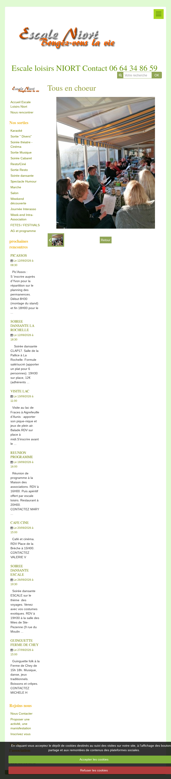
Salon (14, 193)
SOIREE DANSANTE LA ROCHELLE (22, 325)
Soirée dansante (22, 175)
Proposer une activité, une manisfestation (20, 724)
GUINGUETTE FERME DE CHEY (24, 642)
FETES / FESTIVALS (25, 225)
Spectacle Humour (23, 181)
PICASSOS (18, 255)
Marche (15, 187)
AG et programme (23, 231)
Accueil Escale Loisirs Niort (20, 104)
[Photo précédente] (56, 240)
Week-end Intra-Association (21, 217)
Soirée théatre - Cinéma (21, 144)
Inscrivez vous (20, 734)
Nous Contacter (21, 713)
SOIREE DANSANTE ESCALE (19, 570)
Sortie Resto (19, 170)
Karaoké (16, 130)
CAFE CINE (19, 522)
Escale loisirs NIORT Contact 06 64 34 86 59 (84, 67)
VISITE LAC (19, 391)
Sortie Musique (21, 152)
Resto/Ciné (18, 164)
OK (157, 75)
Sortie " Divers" (21, 136)
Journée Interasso (23, 209)
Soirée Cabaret (21, 158)
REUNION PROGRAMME (21, 454)
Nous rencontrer (21, 112)
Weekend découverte (18, 201)
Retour (105, 240)
